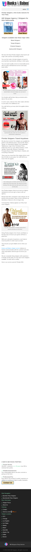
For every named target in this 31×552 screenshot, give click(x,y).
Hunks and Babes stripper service (11, 248)
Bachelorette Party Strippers (10, 498)
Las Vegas (5, 523)
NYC (4, 516)
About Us (5, 505)
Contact (5, 509)
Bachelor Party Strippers (9, 495)
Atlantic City (6, 532)
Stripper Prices (7, 502)
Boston (5, 536)
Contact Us (7, 483)
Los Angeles (6, 521)
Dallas (4, 534)
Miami (4, 527)
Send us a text (9, 511)
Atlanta (4, 525)
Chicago (5, 518)
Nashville (5, 530)
